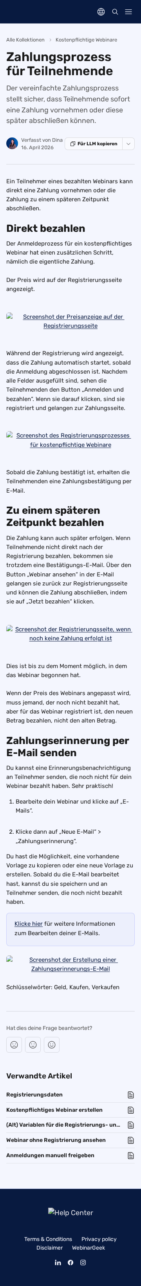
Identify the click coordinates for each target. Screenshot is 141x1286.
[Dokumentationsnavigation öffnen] (128, 11)
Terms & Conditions (48, 1239)
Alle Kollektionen (25, 40)
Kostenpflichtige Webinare (86, 40)
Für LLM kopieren (98, 143)
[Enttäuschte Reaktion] (14, 1045)
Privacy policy (99, 1239)
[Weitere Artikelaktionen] (128, 143)
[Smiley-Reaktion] (52, 1045)
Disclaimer (49, 1247)
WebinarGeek (88, 1247)
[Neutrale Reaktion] (33, 1045)
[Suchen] (115, 11)
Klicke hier (28, 923)
